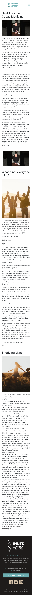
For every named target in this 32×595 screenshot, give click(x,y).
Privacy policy (6, 589)
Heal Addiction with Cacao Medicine (15, 14)
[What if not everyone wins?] (16, 198)
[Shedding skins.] (16, 374)
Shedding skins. (12, 352)
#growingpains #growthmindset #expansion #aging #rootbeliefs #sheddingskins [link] (12, 527)
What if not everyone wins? (16, 173)
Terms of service (15, 589)
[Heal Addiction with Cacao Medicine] (16, 27)
